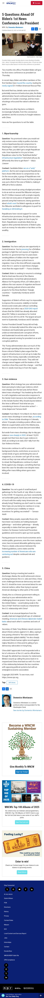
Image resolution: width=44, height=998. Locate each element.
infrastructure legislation (12, 158)
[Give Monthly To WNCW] (22, 742)
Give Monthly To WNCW (22, 766)
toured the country (24, 83)
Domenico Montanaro (15, 27)
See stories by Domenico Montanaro (27, 710)
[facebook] (6, 965)
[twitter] (6, 973)
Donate (37, 3)
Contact (6, 947)
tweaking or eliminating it (12, 209)
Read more (22, 872)
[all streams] (41, 995)
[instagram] (6, 969)
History (6, 911)
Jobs (5, 938)
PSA (5, 903)
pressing (25, 249)
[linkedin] (6, 978)
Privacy (6, 916)
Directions (7, 907)
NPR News (12, 682)
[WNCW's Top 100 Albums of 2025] (22, 791)
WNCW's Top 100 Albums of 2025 (22, 807)
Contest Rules (8, 920)
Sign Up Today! (22, 772)
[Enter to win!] (22, 844)
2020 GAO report (31, 308)
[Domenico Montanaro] (6, 701)
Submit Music (8, 898)
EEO (5, 929)
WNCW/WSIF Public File (11, 955)
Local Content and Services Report (15, 933)
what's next (11, 203)
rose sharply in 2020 (17, 435)
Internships (7, 942)
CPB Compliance (9, 960)
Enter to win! (22, 861)
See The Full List (22, 822)
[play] (3, 995)
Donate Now (8, 951)
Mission (6, 925)
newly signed (7, 86)
